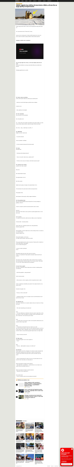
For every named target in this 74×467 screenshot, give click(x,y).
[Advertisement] (29, 409)
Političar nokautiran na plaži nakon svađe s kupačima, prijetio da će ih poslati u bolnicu (20, 430)
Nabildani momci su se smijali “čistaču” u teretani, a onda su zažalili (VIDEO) (29, 441)
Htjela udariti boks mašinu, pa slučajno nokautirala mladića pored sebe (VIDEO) (39, 441)
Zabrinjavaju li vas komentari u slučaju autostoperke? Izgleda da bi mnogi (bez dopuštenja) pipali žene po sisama (20, 451)
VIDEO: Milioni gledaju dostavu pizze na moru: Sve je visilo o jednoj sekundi (29, 462)
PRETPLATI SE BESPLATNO (66, 464)
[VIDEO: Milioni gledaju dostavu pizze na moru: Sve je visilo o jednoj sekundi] (29, 457)
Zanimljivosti (20, 3)
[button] (58, 1)
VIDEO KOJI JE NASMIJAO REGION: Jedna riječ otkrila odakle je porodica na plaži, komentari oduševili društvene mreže (39, 462)
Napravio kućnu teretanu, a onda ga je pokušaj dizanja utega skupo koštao (19, 441)
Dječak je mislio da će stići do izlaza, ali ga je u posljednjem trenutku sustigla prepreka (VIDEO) (29, 430)
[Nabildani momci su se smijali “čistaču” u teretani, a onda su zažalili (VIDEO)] (29, 436)
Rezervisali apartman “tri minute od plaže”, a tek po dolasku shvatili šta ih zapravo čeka (29, 451)
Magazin (17, 3)
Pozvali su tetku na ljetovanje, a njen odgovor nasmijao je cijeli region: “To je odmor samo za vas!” (20, 462)
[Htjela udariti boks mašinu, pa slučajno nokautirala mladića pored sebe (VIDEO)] (39, 436)
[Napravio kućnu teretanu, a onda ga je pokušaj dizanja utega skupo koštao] (20, 436)
